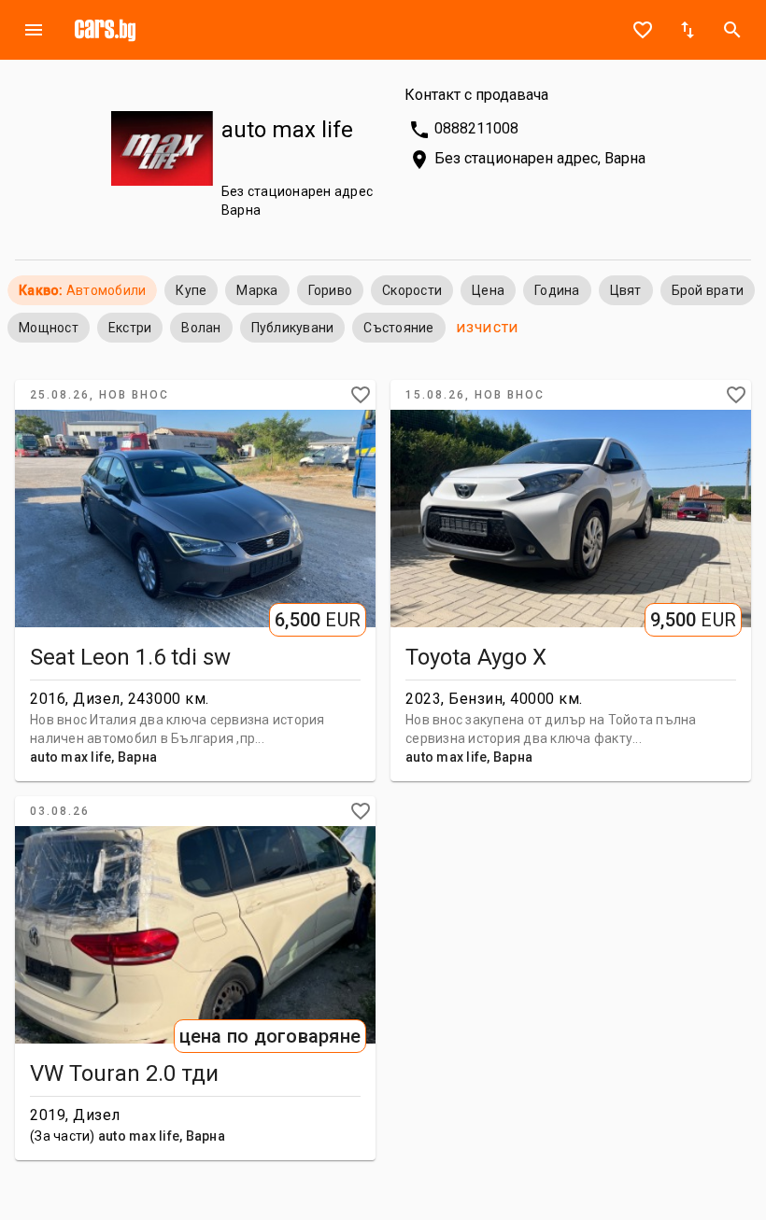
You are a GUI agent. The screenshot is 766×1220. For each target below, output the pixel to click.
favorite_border (642, 30)
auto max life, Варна (93, 757)
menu (33, 30)
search (732, 30)
